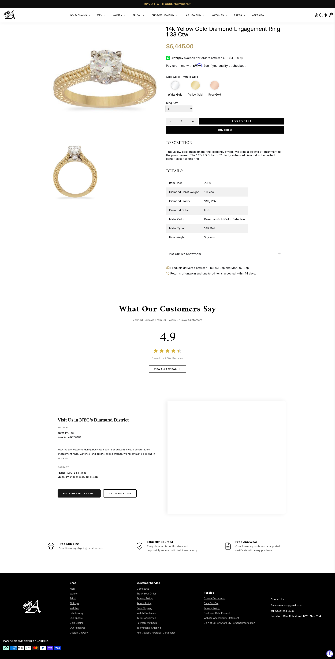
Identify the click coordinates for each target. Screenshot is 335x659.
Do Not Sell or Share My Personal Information (229, 623)
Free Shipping (144, 608)
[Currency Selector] (325, 15)
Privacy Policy (145, 598)
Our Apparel (76, 618)
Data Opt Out (211, 603)
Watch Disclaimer (146, 613)
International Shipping (149, 627)
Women (74, 593)
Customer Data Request (217, 613)
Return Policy (144, 603)
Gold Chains (76, 623)
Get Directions (120, 493)
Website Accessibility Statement (221, 618)
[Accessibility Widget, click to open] (329, 653)
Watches (74, 608)
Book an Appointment (79, 493)
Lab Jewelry (76, 613)
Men (72, 588)
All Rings (74, 603)
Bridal (73, 598)
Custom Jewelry (79, 632)
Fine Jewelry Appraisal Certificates (156, 632)
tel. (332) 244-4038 (283, 610)
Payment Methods (147, 623)
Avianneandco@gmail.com (286, 605)
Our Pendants (77, 627)
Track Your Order (146, 593)
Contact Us (143, 588)
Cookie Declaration (214, 598)
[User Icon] (316, 15)
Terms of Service (146, 618)
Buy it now (225, 129)
